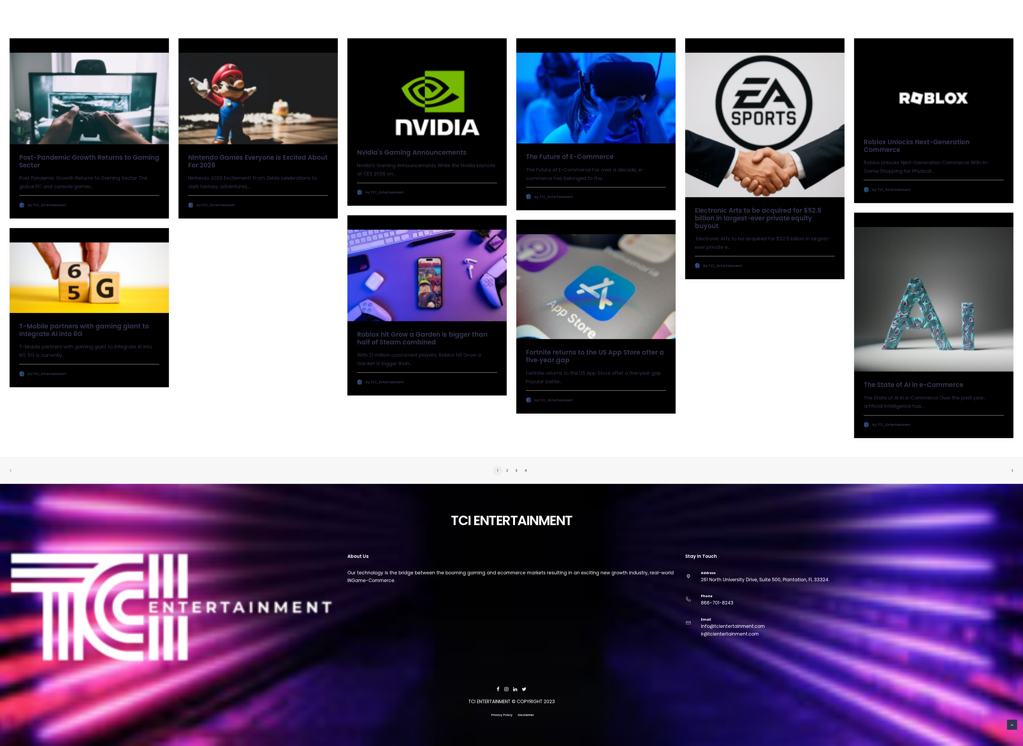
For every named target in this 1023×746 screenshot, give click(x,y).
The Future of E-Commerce (570, 156)
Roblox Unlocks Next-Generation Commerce (917, 146)
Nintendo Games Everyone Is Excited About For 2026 (258, 161)
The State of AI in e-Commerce (913, 384)
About (945, 21)
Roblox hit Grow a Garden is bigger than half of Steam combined (423, 338)
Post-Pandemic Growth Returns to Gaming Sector (90, 161)
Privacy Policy (502, 715)
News (926, 21)
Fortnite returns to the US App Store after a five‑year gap (595, 356)
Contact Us (1000, 21)
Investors (970, 21)
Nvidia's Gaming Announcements (411, 152)
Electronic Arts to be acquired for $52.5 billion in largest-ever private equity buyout (759, 218)
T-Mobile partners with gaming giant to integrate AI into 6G (85, 330)
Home (909, 21)
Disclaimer (526, 715)
